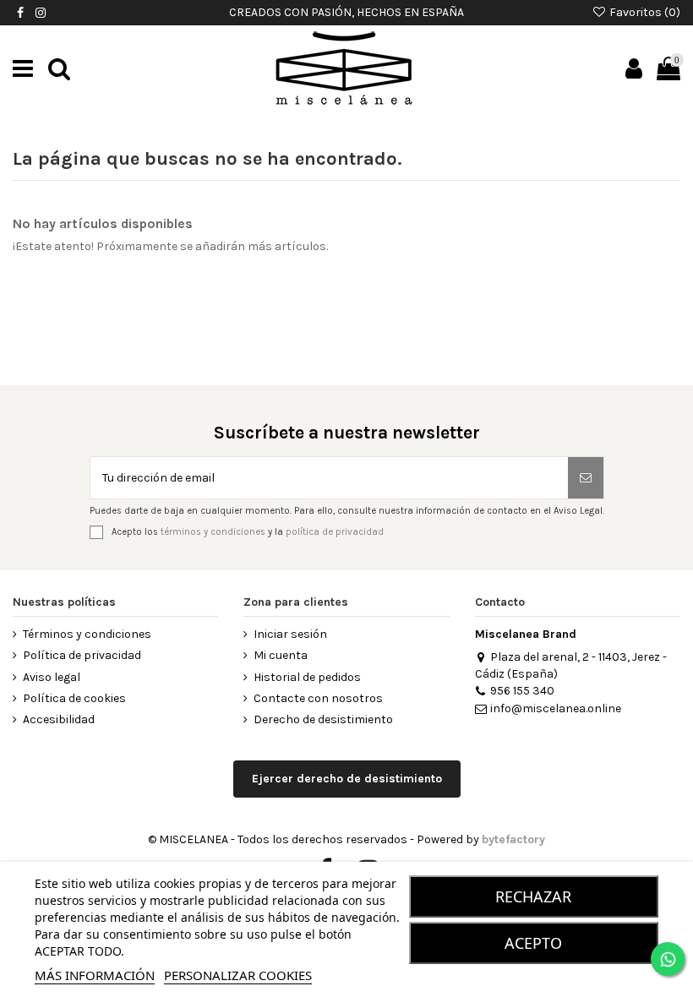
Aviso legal (51, 677)
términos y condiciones (213, 531)
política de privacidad (335, 531)
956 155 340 (522, 691)
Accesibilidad (59, 719)
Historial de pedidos (307, 677)
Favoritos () (643, 12)
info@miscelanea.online (555, 708)
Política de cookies (74, 698)
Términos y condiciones (87, 634)
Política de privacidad (82, 655)
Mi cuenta (281, 655)
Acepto (533, 943)
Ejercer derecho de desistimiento (347, 778)
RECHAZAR (533, 896)
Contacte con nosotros (318, 698)
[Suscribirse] (585, 477)
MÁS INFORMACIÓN (95, 975)
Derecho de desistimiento (323, 719)
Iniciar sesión (290, 634)
